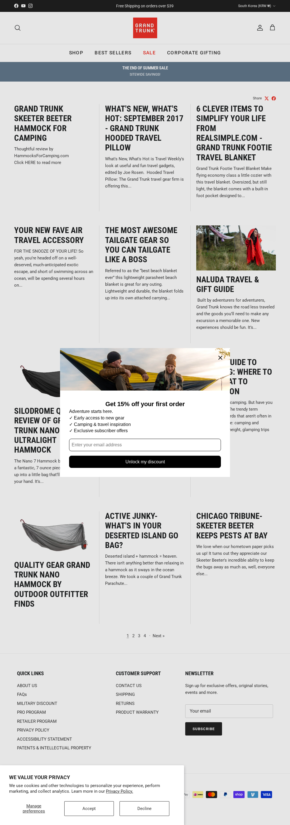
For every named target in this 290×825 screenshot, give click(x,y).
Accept (89, 808)
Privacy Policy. (119, 791)
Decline (144, 808)
